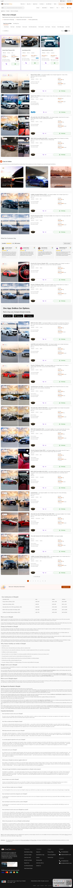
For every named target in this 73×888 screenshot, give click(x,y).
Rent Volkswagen (60, 26)
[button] (63, 8)
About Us (38, 852)
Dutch (46, 885)
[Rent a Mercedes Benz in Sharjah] (9, 126)
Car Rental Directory (28, 865)
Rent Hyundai (41, 26)
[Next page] (45, 581)
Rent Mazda (18, 26)
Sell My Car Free (62, 4)
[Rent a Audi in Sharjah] (9, 353)
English (34, 885)
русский (50, 885)
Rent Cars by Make (7, 23)
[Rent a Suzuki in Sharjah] (29, 43)
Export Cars (35, 3)
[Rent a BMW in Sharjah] (9, 147)
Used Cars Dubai (27, 854)
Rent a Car (22, 3)
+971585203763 (64, 860)
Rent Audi (12, 26)
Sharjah (7, 11)
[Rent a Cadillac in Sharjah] (9, 203)
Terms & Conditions (52, 854)
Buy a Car (28, 3)
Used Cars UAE (27, 857)
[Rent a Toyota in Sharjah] (49, 43)
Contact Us (38, 865)
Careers (38, 857)
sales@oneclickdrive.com (66, 863)
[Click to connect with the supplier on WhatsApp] (15, 64)
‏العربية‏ (38, 885)
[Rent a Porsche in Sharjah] (9, 224)
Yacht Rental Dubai (28, 868)
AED (66, 30)
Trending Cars (16, 23)
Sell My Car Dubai (28, 860)
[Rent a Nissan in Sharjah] (10, 43)
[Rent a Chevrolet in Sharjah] (9, 522)
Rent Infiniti (68, 26)
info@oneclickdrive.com (66, 854)
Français (42, 885)
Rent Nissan (6, 26)
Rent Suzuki (25, 26)
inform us (66, 834)
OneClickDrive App (40, 854)
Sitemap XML (39, 860)
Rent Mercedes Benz (33, 26)
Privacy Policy (33, 840)
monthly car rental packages (60, 673)
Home (3, 11)
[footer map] (3, 881)
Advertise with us (40, 862)
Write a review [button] (67, 243)
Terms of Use (50, 857)
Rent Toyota (47, 26)
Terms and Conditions (25, 840)
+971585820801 (64, 852)
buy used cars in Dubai (46, 674)
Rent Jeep (53, 26)
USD (69, 30)
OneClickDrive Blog (28, 852)
